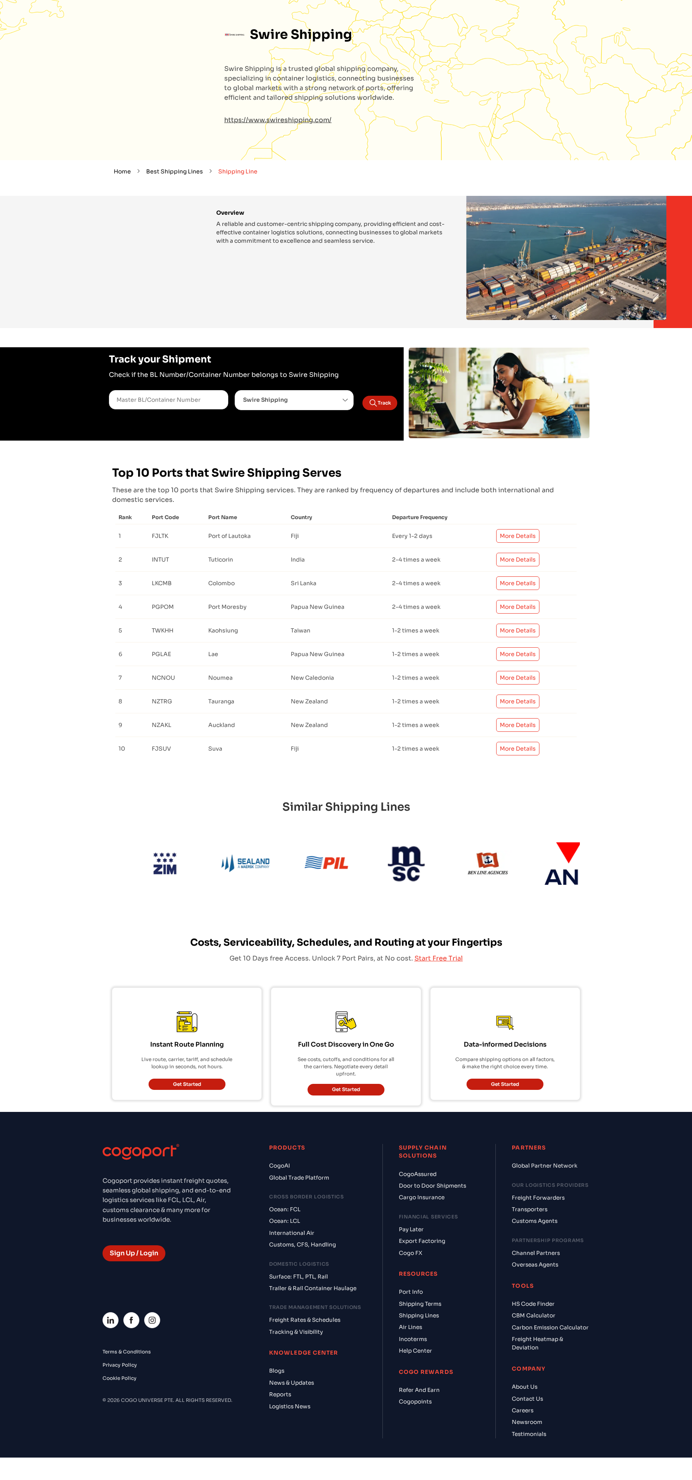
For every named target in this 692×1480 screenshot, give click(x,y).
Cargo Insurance (422, 1197)
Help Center (415, 1350)
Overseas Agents (535, 1264)
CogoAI (279, 1165)
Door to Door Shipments (432, 1185)
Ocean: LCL (284, 1221)
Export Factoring (422, 1241)
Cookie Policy (120, 1378)
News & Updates (291, 1382)
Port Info (411, 1292)
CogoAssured (418, 1174)
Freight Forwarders (538, 1197)
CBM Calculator (533, 1315)
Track (384, 403)
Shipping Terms (420, 1304)
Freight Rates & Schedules (304, 1320)
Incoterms (413, 1339)
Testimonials (529, 1434)
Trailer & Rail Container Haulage (312, 1288)
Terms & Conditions (127, 1352)
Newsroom (527, 1422)
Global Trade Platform (299, 1177)
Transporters (529, 1209)
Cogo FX (410, 1253)
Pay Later (411, 1229)
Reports (280, 1394)
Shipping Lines (419, 1315)
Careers (522, 1410)
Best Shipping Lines (174, 171)
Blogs (276, 1370)
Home (122, 171)
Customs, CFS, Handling (302, 1244)
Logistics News (289, 1406)
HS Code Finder (533, 1304)
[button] (294, 400)
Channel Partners (536, 1253)
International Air (291, 1233)
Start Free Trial (438, 958)
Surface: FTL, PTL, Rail (298, 1276)
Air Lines (410, 1327)
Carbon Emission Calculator (550, 1327)
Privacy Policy (120, 1365)
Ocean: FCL (284, 1209)
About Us (524, 1386)
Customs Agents (534, 1221)
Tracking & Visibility (296, 1332)
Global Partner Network (544, 1165)
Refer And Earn (419, 1390)
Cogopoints (415, 1401)
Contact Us (527, 1398)
